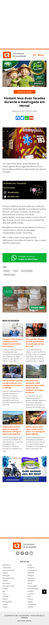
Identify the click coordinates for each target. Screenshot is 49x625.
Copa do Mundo (9, 570)
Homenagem (32, 586)
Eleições (31, 575)
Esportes (31, 578)
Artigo (30, 565)
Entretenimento (8, 578)
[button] (44, 74)
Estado (5, 581)
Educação (6, 575)
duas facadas (27, 271)
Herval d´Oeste (9, 275)
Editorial (31, 573)
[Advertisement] (24, 24)
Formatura (6, 583)
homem (7, 271)
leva (15, 271)
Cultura (5, 573)
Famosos (31, 581)
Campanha (7, 567)
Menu (41, 55)
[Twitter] (18, 553)
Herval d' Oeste (8, 586)
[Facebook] (22, 553)
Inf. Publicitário (33, 588)
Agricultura (7, 565)
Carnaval (31, 567)
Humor (5, 588)
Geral (30, 583)
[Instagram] (27, 553)
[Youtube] (31, 553)
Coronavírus (32, 570)
